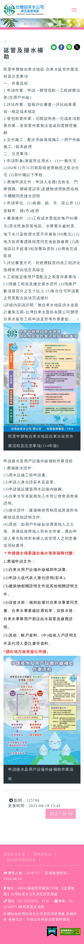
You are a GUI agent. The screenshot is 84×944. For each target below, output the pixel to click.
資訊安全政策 (14, 854)
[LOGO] (24, 10)
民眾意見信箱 (34, 907)
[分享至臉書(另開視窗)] (61, 47)
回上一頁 (58, 813)
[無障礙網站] (70, 931)
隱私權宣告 (43, 854)
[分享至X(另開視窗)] (77, 47)
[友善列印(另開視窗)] (54, 47)
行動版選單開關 (74, 10)
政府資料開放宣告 (21, 860)
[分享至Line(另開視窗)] (69, 47)
